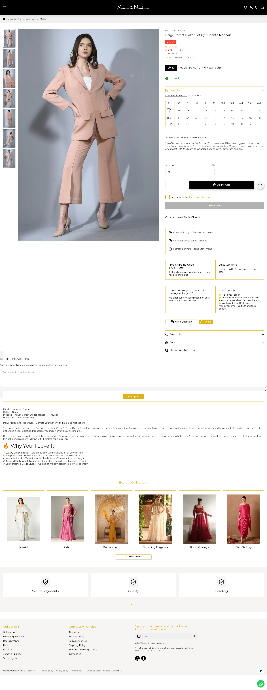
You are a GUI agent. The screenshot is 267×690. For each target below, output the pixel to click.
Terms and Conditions (154, 650)
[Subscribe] (194, 636)
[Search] (245, 7)
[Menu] (4, 7)
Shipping (169, 57)
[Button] (213, 165)
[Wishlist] (256, 7)
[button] (262, 7)
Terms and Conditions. (201, 197)
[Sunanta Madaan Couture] (133, 7)
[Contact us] (261, 684)
